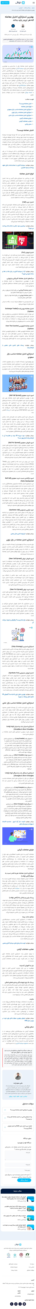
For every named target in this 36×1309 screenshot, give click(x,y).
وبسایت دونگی (5, 2)
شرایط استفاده (13, 1267)
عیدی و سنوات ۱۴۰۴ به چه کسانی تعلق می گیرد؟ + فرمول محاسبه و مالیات (15, 1207)
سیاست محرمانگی (13, 1264)
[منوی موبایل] (33, 2)
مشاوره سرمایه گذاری (22, 1043)
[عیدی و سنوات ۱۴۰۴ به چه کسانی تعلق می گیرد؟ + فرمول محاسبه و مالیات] (30, 1208)
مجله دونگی (28, 92)
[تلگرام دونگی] (20, 1304)
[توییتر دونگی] (11, 1304)
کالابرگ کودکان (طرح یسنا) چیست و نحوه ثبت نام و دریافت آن (14, 1226)
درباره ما (32, 1264)
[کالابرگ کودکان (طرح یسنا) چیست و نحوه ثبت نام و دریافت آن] (30, 1227)
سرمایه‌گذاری (22, 85)
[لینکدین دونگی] (24, 1304)
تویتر (21, 1096)
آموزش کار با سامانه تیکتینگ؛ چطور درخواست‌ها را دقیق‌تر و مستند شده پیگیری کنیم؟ (14, 1198)
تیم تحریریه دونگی (13, 31)
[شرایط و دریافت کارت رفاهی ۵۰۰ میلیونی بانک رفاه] (30, 1218)
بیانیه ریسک (14, 1270)
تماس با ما (31, 1267)
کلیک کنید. (11, 41)
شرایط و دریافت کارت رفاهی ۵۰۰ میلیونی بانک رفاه (14, 1216)
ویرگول (10, 1096)
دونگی (33, 8)
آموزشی (20, 8)
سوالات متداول (30, 1270)
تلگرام (18, 1096)
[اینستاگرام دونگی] (16, 1304)
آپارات (14, 1096)
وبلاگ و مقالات (27, 8)
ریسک (8, 410)
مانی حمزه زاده (23, 31)
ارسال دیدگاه (24, 1180)
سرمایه (17, 888)
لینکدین (25, 1096)
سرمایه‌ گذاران (20, 68)
